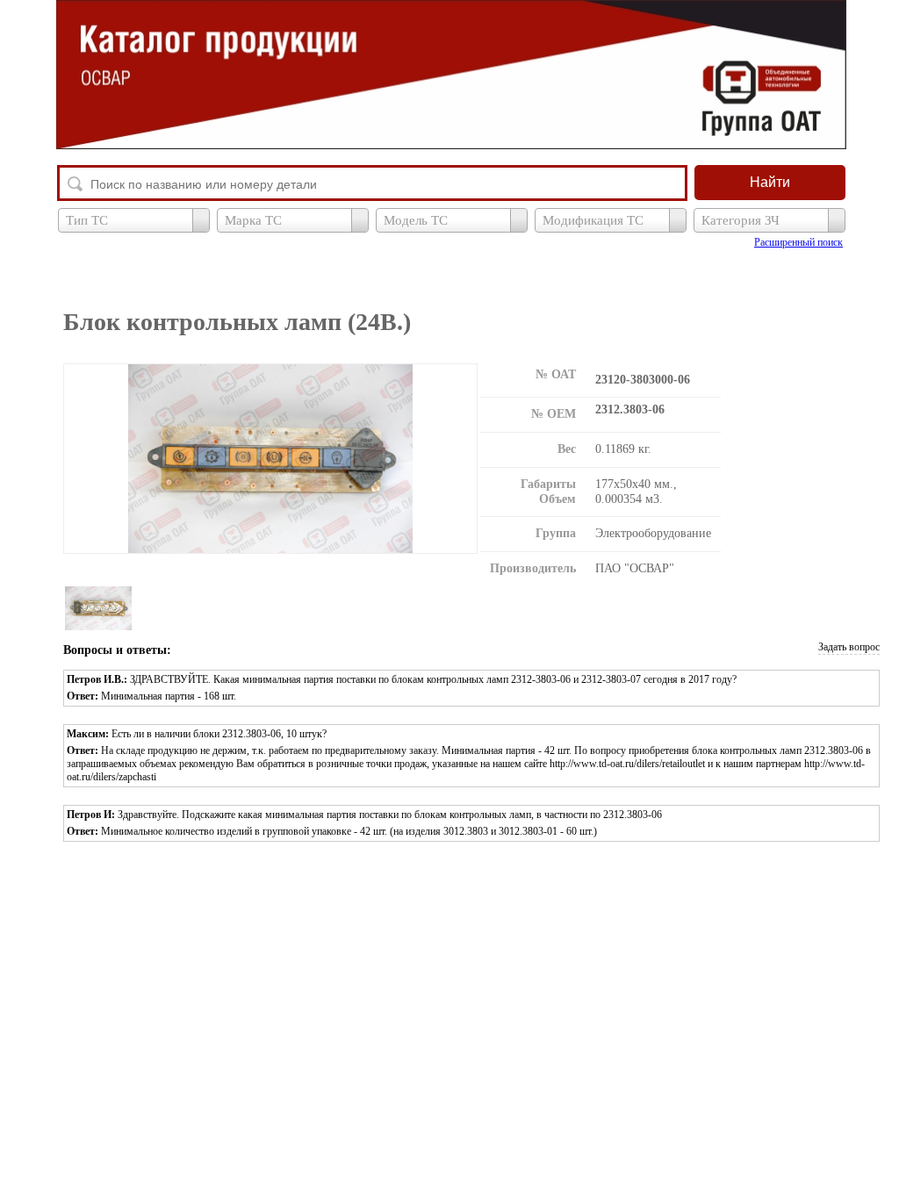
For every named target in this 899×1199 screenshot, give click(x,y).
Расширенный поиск (798, 242)
